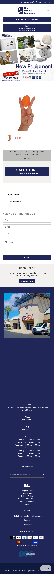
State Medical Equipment (26, 571)
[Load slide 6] (33, 77)
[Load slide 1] (21, 77)
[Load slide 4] (28, 77)
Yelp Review (27, 493)
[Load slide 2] (23, 77)
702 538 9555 (27, 420)
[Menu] (5, 10)
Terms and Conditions (27, 499)
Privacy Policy (27, 496)
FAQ (27, 504)
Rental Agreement (27, 502)
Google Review (27, 491)
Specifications (14, 201)
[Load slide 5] (30, 77)
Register (39, 2)
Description (13, 194)
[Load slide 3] (25, 77)
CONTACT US (27, 281)
